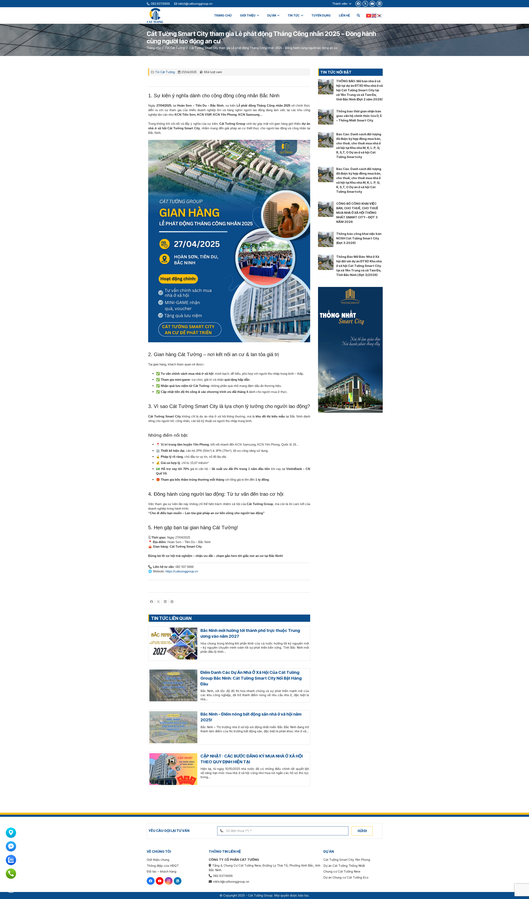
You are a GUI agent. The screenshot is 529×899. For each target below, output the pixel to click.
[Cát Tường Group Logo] (155, 15)
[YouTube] (372, 4)
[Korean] (379, 15)
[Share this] (151, 602)
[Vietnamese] (369, 15)
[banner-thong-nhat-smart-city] (350, 350)
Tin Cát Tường (165, 72)
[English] (374, 15)
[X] (365, 4)
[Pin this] (172, 602)
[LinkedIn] (379, 4)
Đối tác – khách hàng (161, 871)
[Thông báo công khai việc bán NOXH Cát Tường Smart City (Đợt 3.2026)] (326, 234)
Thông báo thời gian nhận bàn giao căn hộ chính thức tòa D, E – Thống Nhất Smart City (359, 115)
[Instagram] (169, 881)
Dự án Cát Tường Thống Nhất (344, 866)
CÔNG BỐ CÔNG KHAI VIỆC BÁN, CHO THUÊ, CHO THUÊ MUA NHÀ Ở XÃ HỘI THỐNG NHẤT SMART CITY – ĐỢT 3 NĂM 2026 (357, 213)
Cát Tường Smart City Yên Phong (346, 860)
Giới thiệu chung (158, 860)
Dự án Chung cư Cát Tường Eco (345, 877)
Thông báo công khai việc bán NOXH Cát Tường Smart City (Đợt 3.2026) (358, 238)
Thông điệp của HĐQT (163, 866)
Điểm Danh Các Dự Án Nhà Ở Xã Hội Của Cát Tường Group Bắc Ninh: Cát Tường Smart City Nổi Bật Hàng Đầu (251, 678)
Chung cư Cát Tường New (341, 871)
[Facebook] (358, 4)
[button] (341, 4)
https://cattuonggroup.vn (182, 571)
